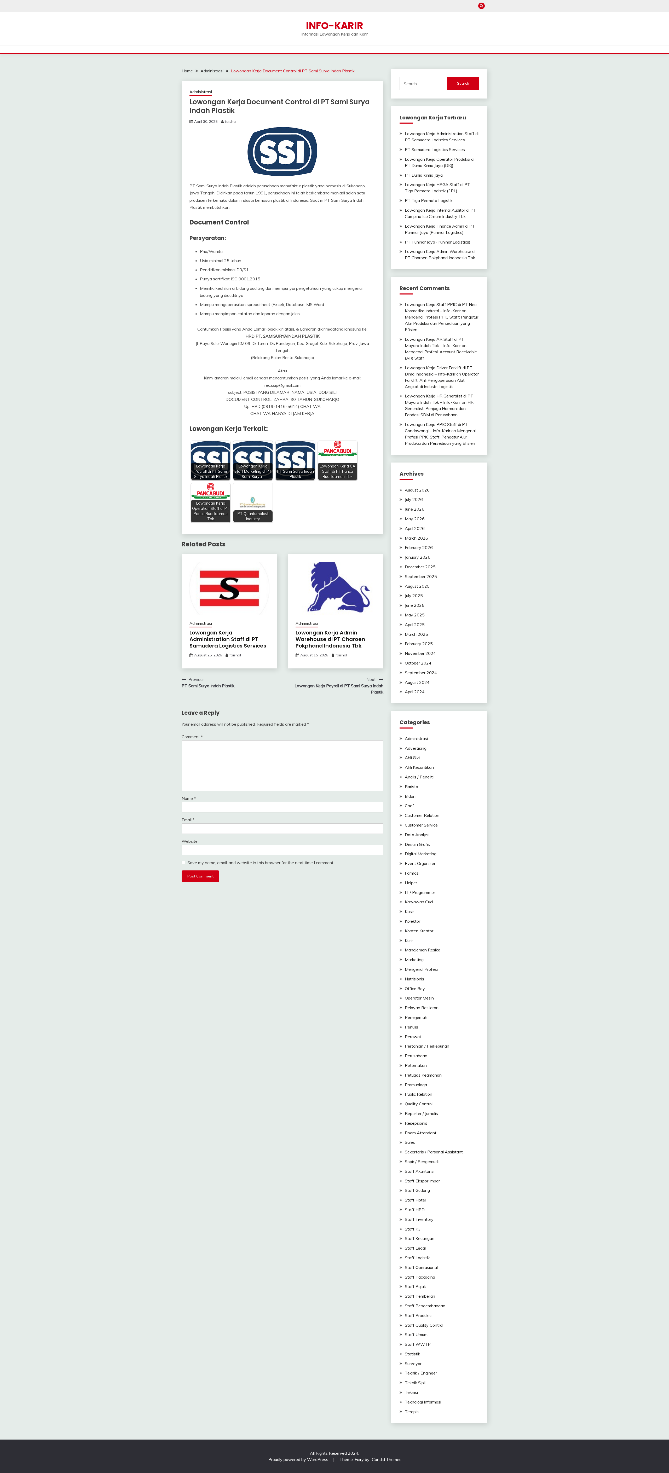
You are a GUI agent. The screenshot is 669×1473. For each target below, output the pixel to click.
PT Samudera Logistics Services (435, 149)
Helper (411, 882)
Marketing (414, 959)
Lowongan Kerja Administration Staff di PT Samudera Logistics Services (227, 639)
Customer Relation (422, 815)
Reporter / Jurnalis (421, 1113)
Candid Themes (386, 1459)
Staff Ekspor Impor (422, 1180)
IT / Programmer (420, 892)
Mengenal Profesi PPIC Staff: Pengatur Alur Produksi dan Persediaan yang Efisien (441, 323)
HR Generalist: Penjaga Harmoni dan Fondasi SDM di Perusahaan (439, 408)
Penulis (411, 1027)
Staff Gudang (417, 1190)
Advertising (415, 748)
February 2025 (419, 643)
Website (190, 841)
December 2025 (420, 566)
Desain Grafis (417, 844)
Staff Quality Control (424, 1325)
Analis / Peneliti (419, 776)
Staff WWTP (418, 1344)
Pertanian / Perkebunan (427, 1046)
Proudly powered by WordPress (298, 1459)
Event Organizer (420, 863)
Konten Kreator (419, 930)
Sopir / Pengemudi (422, 1161)
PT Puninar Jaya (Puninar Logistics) (437, 242)
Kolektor (412, 921)
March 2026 (416, 538)
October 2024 (418, 663)
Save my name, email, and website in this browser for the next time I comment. (260, 862)
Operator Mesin (419, 998)
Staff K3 (413, 1229)
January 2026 (417, 557)
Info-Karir (334, 25)
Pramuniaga (416, 1084)
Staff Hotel (415, 1200)
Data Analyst (417, 834)
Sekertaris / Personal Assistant (434, 1151)
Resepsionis (416, 1123)
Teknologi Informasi (423, 1402)
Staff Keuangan (419, 1238)
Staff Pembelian (420, 1296)
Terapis (412, 1411)
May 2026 (415, 518)
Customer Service (421, 825)
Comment (192, 736)
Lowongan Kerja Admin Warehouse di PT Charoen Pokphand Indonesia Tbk (330, 639)
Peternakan (416, 1065)
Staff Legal (415, 1248)
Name (189, 798)
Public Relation (418, 1094)
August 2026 (417, 490)
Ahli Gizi (412, 757)
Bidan (410, 796)
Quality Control (418, 1103)
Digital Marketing (420, 853)
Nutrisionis (414, 978)
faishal (231, 121)
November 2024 (420, 653)
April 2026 (415, 528)
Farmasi (412, 873)
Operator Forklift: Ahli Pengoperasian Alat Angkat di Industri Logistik (442, 380)
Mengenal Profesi (421, 969)
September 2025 (421, 576)
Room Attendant (420, 1132)
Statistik (412, 1353)
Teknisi (411, 1392)
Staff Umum (416, 1334)
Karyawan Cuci (419, 901)
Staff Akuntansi (419, 1171)
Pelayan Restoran (422, 1007)
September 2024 (421, 672)
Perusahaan (416, 1055)
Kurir (409, 940)
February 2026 (419, 547)
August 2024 (417, 682)
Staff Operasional (421, 1267)
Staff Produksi (418, 1315)
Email (188, 819)
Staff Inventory (419, 1219)
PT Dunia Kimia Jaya (424, 175)
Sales (410, 1142)
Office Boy (415, 988)
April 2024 (415, 691)
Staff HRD (415, 1209)
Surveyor (413, 1363)
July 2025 (414, 595)
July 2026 (414, 499)
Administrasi (200, 91)
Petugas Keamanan (423, 1075)
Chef (409, 805)
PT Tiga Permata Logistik (429, 200)
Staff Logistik (417, 1257)
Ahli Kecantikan (419, 767)
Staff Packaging (420, 1277)
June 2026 (414, 509)
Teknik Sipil (415, 1382)
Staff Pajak (415, 1286)
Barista (411, 786)
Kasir (409, 911)
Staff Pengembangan (425, 1305)
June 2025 (414, 605)
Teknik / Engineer (421, 1373)
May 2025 (415, 614)
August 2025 (417, 586)
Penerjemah (416, 1017)
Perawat (413, 1036)
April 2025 (415, 624)
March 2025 (416, 634)
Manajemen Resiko (422, 949)
